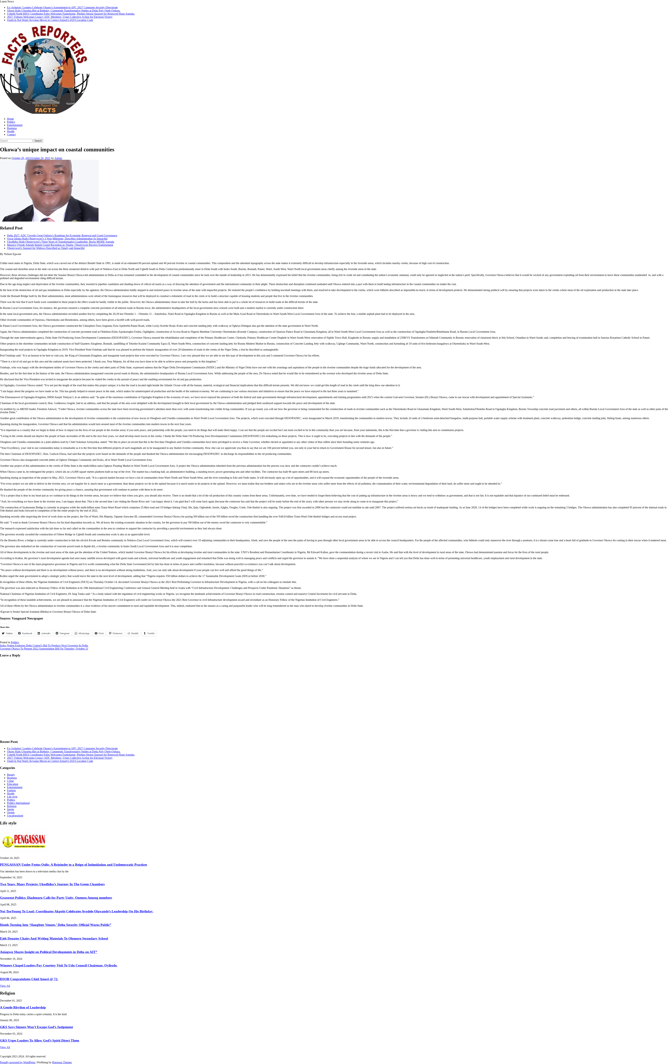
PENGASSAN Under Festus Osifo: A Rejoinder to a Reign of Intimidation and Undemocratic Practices (73, 864)
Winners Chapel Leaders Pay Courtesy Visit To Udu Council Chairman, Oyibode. (58, 965)
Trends (11, 812)
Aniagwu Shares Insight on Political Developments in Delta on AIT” (48, 952)
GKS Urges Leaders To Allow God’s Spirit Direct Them (39, 1040)
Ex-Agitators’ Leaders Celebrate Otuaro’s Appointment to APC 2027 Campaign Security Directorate (62, 7)
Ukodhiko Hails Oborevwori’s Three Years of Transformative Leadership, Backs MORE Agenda (60, 241)
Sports (10, 809)
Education (12, 784)
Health (10, 131)
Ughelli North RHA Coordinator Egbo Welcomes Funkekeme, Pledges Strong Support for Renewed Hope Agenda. (71, 13)
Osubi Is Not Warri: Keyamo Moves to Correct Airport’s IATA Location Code (50, 20)
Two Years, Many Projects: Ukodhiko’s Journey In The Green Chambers (52, 884)
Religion (11, 806)
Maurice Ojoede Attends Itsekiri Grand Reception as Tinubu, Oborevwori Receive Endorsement (60, 244)
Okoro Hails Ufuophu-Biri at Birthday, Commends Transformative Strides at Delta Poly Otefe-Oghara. (63, 10)
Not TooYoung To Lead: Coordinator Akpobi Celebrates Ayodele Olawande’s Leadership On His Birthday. (76, 911)
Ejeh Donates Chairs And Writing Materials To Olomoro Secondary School (54, 938)
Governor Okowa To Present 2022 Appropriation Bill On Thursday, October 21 (44, 648)
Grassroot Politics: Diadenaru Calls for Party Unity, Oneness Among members (56, 897)
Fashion (11, 790)
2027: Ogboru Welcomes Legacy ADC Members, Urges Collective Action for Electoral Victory (60, 16)
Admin (58, 158)
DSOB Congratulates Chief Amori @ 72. (29, 979)
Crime (10, 780)
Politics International (18, 803)
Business (12, 128)
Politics (11, 121)
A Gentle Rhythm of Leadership (23, 1007)
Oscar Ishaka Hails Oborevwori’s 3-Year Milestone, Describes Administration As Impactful (57, 238)
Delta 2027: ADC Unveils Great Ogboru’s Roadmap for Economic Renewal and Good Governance (62, 235)
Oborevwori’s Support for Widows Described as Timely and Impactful (46, 248)
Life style (12, 796)
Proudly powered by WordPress (17, 1062)
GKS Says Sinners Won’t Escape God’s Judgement (36, 1027)
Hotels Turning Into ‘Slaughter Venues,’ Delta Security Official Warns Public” (55, 925)
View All (5, 985)
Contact (11, 134)
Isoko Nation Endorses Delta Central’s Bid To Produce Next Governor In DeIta (44, 645)
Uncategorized (15, 815)
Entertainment (14, 125)
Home (10, 118)
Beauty (11, 774)
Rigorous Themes (62, 1062)
